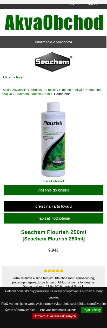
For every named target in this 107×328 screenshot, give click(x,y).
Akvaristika (20, 89)
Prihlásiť (92, 4)
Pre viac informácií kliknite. (58, 310)
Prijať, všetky (92, 310)
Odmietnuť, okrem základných (55, 316)
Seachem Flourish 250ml (33, 94)
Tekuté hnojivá (72, 89)
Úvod (74, 4)
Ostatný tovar (13, 77)
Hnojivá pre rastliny (44, 89)
